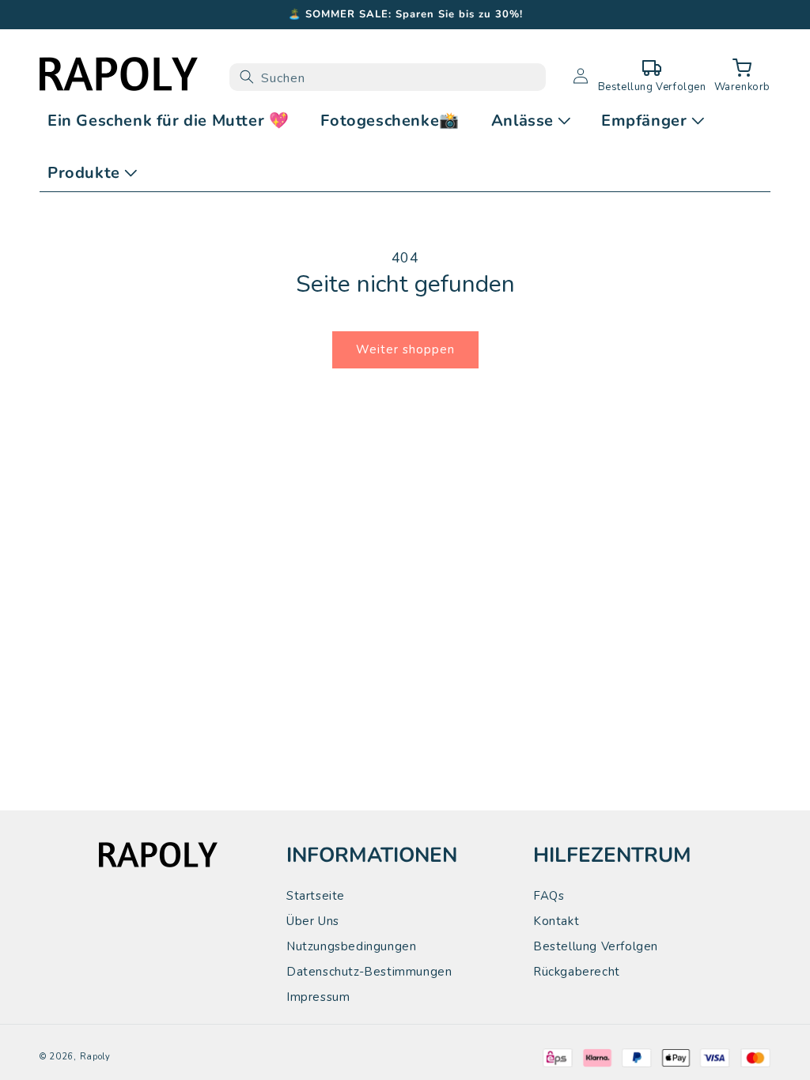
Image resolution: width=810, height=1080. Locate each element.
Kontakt (556, 921)
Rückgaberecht (576, 972)
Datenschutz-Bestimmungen (369, 972)
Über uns (312, 921)
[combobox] (387, 77)
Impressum (318, 997)
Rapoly (95, 1057)
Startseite (315, 896)
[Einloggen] (580, 77)
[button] (742, 77)
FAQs (548, 896)
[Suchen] (246, 77)
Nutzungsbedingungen (351, 946)
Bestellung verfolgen (595, 946)
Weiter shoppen (405, 349)
